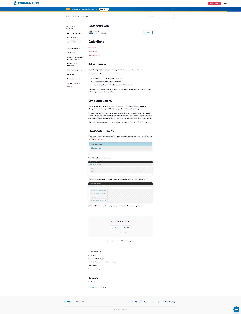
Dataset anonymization (74, 33)
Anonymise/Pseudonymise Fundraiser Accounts (75, 58)
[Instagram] (140, 301)
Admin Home (92, 255)
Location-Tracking (94, 269)
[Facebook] (136, 301)
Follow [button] (148, 32)
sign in (94, 287)
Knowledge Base (77, 16)
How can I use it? (94, 55)
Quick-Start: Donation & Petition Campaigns (101, 262)
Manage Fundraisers (73, 79)
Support (68, 16)
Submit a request (214, 3)
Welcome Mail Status (73, 48)
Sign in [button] (225, 3)
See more (69, 87)
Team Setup (71, 53)
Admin (86, 16)
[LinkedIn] (131, 301)
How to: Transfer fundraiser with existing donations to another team (74, 41)
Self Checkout (92, 265)
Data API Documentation (96, 258)
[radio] (115, 227)
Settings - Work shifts (73, 83)
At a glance (92, 47)
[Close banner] (173, 9)
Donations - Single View (74, 70)
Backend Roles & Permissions (72, 64)
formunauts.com (149, 302)
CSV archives (99, 139)
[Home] (25, 4)
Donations (70, 74)
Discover (103, 9)
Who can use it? (93, 51)
